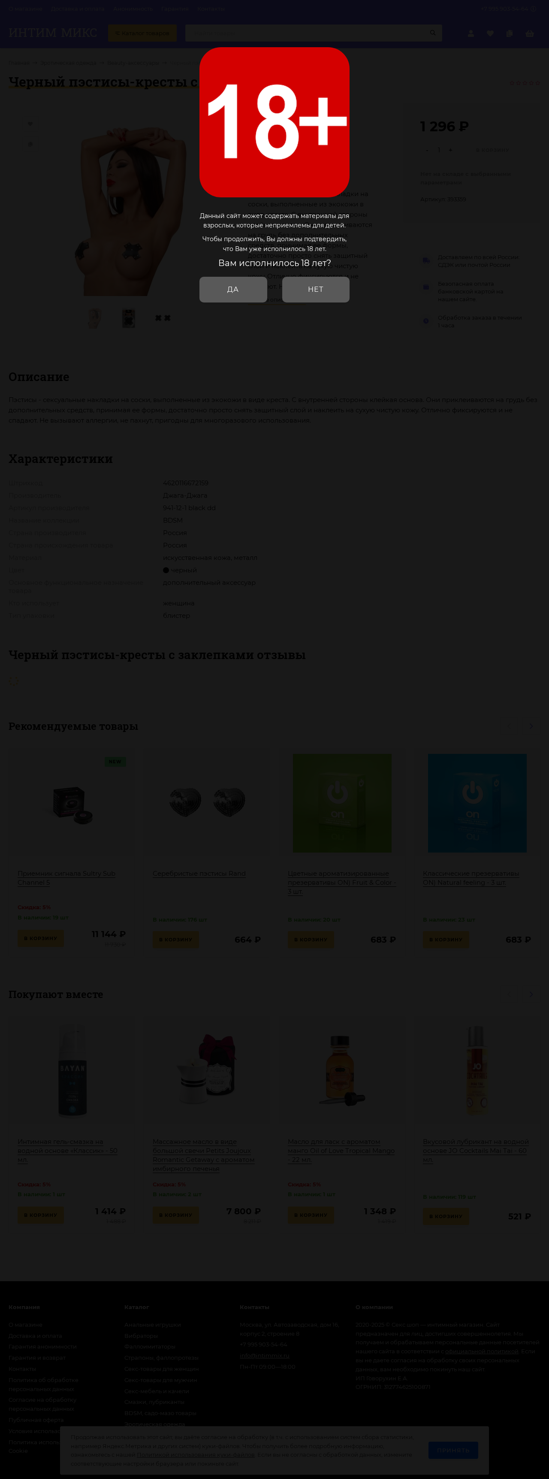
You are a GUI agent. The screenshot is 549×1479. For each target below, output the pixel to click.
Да (233, 289)
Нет (315, 289)
